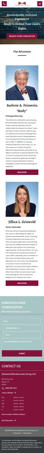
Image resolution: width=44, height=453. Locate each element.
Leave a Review (7, 393)
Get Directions (7, 420)
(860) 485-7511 (11, 388)
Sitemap (17, 433)
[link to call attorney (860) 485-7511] (4, 3)
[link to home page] (22, 4)
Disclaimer (27, 433)
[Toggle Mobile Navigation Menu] (39, 3)
